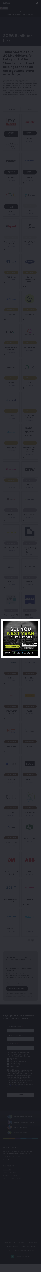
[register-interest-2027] (20, 655)
